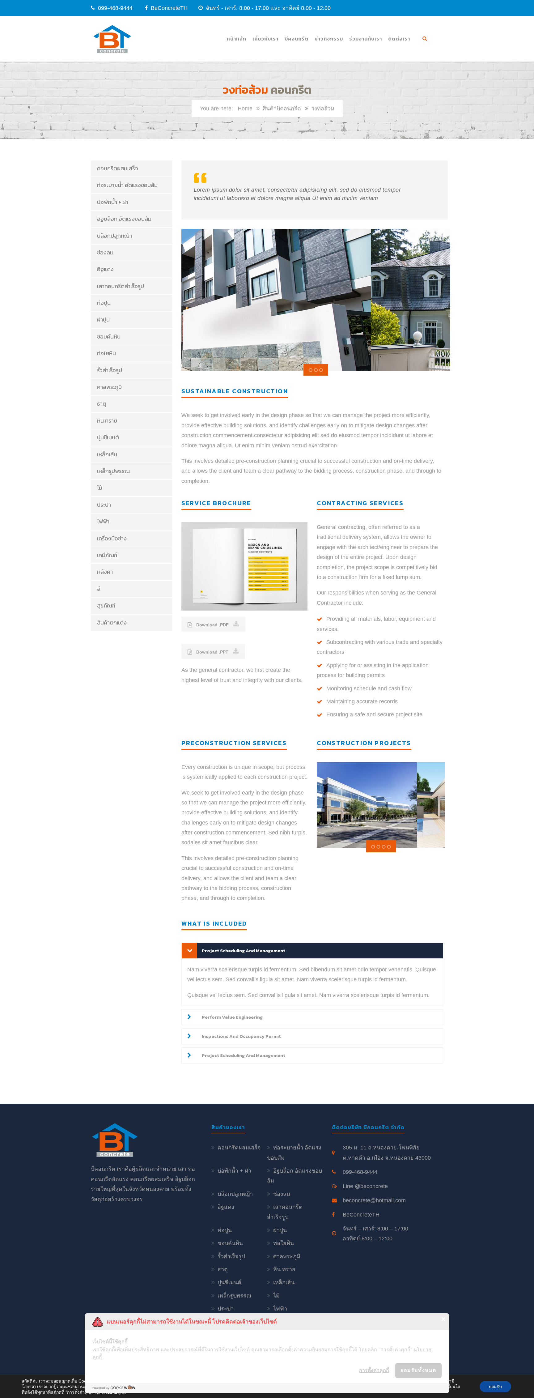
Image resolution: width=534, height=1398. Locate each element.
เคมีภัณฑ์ (107, 555)
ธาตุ (101, 403)
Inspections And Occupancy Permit (241, 1036)
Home (245, 108)
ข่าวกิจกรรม (329, 38)
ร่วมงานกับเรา (365, 38)
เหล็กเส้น (107, 454)
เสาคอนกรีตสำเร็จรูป (120, 286)
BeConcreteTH (168, 8)
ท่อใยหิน (106, 353)
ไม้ (99, 488)
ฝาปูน (103, 319)
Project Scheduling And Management (243, 950)
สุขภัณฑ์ (106, 605)
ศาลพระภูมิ (109, 387)
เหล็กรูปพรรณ (113, 471)
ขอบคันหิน (109, 336)
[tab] (312, 951)
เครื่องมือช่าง (112, 538)
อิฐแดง (105, 269)
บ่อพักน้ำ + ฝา (112, 202)
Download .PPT (211, 652)
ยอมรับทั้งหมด (418, 1370)
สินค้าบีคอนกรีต (282, 108)
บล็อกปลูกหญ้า (114, 236)
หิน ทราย (107, 420)
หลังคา (105, 572)
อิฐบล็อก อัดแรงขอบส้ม (124, 219)
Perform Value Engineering (232, 1017)
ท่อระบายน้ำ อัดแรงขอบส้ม (127, 185)
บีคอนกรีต (296, 38)
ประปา (104, 505)
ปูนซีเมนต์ (108, 437)
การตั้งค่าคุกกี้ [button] (374, 1370)
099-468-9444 (115, 8)
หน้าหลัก (236, 38)
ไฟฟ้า (103, 521)
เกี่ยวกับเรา (265, 38)
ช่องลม (105, 252)
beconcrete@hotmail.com (374, 1200)
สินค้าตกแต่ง (112, 622)
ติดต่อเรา (399, 38)
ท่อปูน (104, 303)
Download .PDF (212, 624)
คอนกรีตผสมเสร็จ (117, 168)
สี (98, 589)
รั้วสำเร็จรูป (109, 370)
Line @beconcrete (365, 1186)
